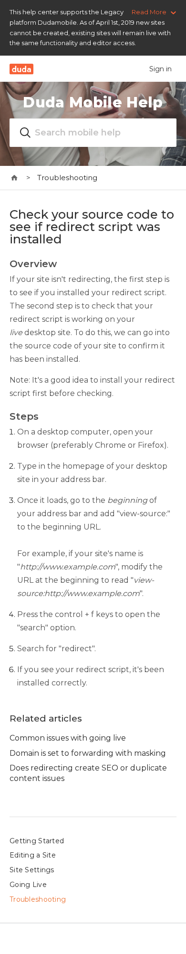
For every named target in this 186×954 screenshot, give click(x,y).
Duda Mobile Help (93, 102)
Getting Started (37, 841)
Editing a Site (33, 855)
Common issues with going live (68, 737)
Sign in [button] (160, 69)
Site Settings (32, 870)
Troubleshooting (67, 177)
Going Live (28, 884)
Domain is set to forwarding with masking (88, 753)
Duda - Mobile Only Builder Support (15, 178)
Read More (149, 12)
